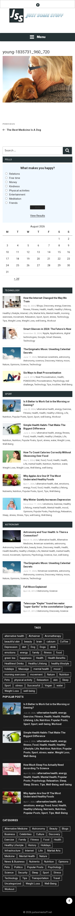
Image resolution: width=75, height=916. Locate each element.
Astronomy (28, 360)
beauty (32, 547)
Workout (51, 320)
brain (39, 547)
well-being (41, 320)
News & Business (15, 861)
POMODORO (29, 381)
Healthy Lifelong (63, 309)
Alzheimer (34, 636)
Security (22, 872)
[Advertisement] (37, 28)
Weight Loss (14, 320)
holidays (9, 669)
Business (10, 834)
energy (58, 305)
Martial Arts (39, 313)
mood (65, 507)
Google (41, 337)
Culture (40, 834)
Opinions (14, 364)
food (43, 460)
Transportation (40, 878)
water (53, 440)
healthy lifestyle (60, 663)
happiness (26, 658)
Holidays (46, 845)
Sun (55, 555)
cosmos (39, 360)
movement (18, 317)
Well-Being (67, 384)
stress (53, 317)
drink (53, 647)
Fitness (35, 309)
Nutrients (7, 491)
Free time (14, 178)
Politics (18, 867)
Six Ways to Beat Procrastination (42, 372)
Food (26, 436)
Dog (33, 647)
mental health (35, 464)
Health (43, 309)
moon (67, 360)
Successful (33, 685)
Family (22, 839)
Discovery (49, 305)
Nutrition (7, 416)
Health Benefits (10, 551)
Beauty (53, 828)
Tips (5, 320)
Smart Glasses (53, 337)
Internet (24, 313)
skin (55, 680)
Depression (11, 647)
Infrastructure (12, 850)
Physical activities (19, 190)
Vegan (48, 685)
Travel (56, 878)
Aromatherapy (53, 636)
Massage (23, 669)
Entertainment (17, 194)
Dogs (43, 647)
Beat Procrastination (46, 377)
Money (13, 182)
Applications (56, 333)
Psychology (58, 381)
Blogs (40, 305)
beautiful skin (21, 547)
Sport (39, 317)
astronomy (64, 357)
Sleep (5, 515)
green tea (10, 658)
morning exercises (15, 674)
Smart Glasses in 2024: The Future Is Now (47, 329)
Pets (7, 680)
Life (31, 313)
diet (38, 460)
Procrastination (44, 381)
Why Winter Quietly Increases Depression (47, 499)
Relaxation (30, 317)
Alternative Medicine (16, 828)
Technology (63, 317)
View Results (37, 215)
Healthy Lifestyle (11, 313)
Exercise (66, 305)
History (59, 360)
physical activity (23, 680)
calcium (51, 641)
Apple (46, 333)
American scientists (48, 357)
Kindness (14, 186)
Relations (14, 173)
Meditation (15, 198)
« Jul (16, 278)
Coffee (64, 641)
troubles (56, 384)
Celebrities (26, 834)
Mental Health (53, 313)
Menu (41, 37)
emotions (64, 483)
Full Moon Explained (35, 586)
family (35, 652)
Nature (6, 364)
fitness (26, 309)
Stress (20, 515)
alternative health (45, 409)
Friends (13, 203)
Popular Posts (19, 416)
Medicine (10, 856)
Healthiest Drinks (14, 663)
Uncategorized (13, 883)
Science (24, 364)
